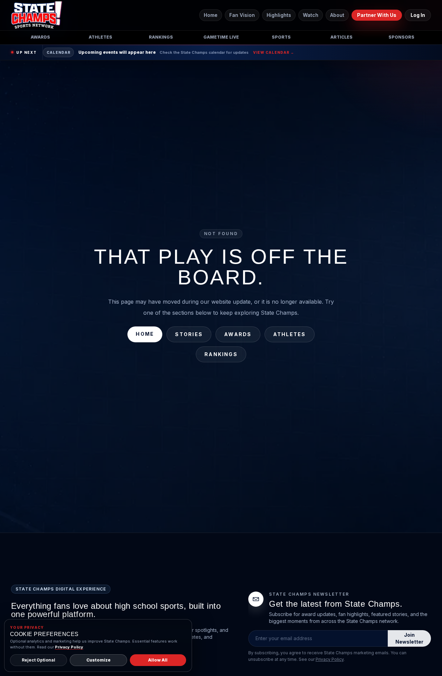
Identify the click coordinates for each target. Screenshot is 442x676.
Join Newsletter (409, 638)
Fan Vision (242, 15)
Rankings (161, 37)
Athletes (100, 37)
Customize (98, 660)
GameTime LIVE (221, 37)
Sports (281, 37)
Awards (40, 37)
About (337, 15)
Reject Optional (38, 660)
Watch (310, 15)
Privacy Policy (330, 659)
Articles (341, 37)
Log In (418, 15)
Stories (189, 334)
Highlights (279, 15)
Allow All (157, 660)
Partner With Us (376, 15)
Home (211, 15)
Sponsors (401, 37)
